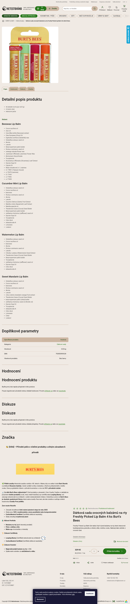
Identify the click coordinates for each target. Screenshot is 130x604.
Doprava (86, 586)
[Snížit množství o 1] (90, 551)
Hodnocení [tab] (13, 89)
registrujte (62, 391)
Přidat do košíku (113, 551)
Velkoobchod (116, 2)
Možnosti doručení (122, 541)
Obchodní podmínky (61, 2)
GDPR (85, 583)
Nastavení (40, 599)
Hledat (95, 8)
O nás (61, 578)
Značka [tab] (30, 89)
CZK (124, 2)
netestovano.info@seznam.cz (116, 580)
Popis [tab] (5, 89)
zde (73, 594)
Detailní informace (79, 537)
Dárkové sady (61, 344)
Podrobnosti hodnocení (106, 508)
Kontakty (62, 586)
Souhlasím (90, 593)
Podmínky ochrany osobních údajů (79, 2)
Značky (62, 583)
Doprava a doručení (104, 2)
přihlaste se (49, 391)
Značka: (122, 558)
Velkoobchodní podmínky (91, 578)
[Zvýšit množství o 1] (98, 551)
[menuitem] (52, 8)
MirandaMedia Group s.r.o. (104, 601)
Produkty (62, 580)
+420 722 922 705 (112, 578)
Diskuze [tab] (22, 89)
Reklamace (94, 2)
